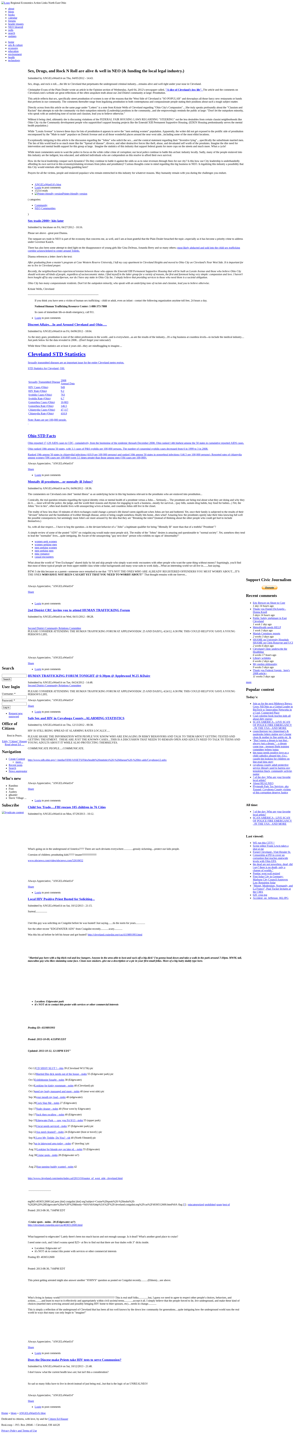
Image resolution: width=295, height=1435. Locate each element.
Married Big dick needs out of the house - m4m (61, 1074)
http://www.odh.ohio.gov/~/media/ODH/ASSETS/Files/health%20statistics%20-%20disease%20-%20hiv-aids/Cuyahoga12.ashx (97, 759)
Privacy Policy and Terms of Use (19, 1430)
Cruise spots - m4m (47, 1155)
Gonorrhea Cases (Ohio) (41, 402)
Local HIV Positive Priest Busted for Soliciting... (61, 899)
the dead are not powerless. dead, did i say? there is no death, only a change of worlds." (273, 867)
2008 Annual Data (68, 382)
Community (41, 205)
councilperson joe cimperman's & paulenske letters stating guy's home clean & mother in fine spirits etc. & (272, 734)
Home (4, 1413)
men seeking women (46, 547)
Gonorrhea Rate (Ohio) (40, 406)
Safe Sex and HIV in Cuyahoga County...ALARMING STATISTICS (76, 718)
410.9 (64, 413)
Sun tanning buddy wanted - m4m (55, 1166)
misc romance (42, 553)
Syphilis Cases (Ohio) (40, 394)
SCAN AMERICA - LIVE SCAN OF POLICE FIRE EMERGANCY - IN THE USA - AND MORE (272, 725)
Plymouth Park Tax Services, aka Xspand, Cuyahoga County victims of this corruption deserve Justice (272, 789)
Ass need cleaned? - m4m (50, 1131)
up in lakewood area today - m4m (53, 1143)
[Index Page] (5, 2)
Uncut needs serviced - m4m (51, 1126)
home (11, 42)
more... (19, 762)
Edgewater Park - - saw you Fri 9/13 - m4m (59, 1120)
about (11, 8)
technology (14, 60)
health (11, 57)
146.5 (64, 406)
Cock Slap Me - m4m (47, 1103)
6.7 (62, 398)
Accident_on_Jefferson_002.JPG (271, 898)
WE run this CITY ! (263, 842)
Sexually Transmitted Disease (44, 382)
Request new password (16, 715)
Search (12, 768)
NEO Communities (45, 208)
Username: (9, 693)
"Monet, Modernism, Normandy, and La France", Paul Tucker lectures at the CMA (273, 888)
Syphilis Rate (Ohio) (39, 398)
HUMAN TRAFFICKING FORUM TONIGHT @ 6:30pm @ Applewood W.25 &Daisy (89, 676)
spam (219, 1204)
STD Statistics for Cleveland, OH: (46, 368)
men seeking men (44, 550)
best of (226, 1204)
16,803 (64, 402)
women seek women (46, 541)
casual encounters (44, 556)
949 (63, 387)
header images (16, 23)
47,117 (64, 409)
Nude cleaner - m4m (47, 1108)
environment (15, 54)
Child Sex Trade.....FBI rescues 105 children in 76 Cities (67, 807)
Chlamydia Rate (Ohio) (41, 413)
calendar (12, 17)
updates (12, 36)
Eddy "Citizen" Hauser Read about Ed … (14, 743)
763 (63, 394)
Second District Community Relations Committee (54, 628)
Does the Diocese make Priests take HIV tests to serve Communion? (74, 1360)
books (11, 14)
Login (38, 187)
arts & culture (15, 45)
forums (12, 20)
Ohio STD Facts (42, 436)
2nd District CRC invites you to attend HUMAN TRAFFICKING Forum (79, 610)
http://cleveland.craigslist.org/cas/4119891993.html (115, 934)
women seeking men (46, 544)
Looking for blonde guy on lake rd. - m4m (59, 1149)
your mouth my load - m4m (51, 1097)
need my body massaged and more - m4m (56, 1091)
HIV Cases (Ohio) (38, 387)
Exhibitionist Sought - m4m (49, 1079)
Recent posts (15, 765)
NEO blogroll (15, 27)
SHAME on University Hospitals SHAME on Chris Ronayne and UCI (273, 641)
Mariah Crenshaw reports (266, 633)
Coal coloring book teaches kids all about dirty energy (272, 717)
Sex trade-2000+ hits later (46, 221)
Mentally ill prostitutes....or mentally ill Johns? (60, 481)
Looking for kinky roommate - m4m (53, 1085)
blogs (11, 11)
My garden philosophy (265, 664)
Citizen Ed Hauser (58, 1418)
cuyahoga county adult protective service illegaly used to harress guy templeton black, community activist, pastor (272, 769)
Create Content (17, 758)
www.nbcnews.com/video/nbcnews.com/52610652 (55, 860)
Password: (8, 700)
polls (10, 30)
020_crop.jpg (260, 894)
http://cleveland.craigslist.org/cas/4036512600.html (55, 1225)
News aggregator (18, 771)
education (13, 51)
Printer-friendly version (74, 193)
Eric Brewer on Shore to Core (269, 602)
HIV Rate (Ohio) (37, 391)
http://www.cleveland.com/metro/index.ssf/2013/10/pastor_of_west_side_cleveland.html (75, 1178)
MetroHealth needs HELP (267, 627)
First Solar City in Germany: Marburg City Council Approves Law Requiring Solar (270, 879)
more (248, 682)
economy (13, 48)
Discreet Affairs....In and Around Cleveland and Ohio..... (67, 324)
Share (31, 469)
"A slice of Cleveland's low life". (184, 89)
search (11, 33)
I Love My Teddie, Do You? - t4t (52, 1137)
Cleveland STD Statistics (57, 354)
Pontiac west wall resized (266, 873)
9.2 (62, 391)
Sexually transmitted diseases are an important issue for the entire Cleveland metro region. (76, 362)
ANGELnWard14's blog (48, 184)
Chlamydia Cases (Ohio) (41, 409)
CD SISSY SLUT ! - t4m (49, 1068)
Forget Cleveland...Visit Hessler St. (272, 852)
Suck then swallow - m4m (50, 1114)
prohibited (210, 1204)
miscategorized (196, 1204)
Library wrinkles (262, 658)
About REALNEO (263, 783)
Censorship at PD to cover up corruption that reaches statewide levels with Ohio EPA (270, 858)
